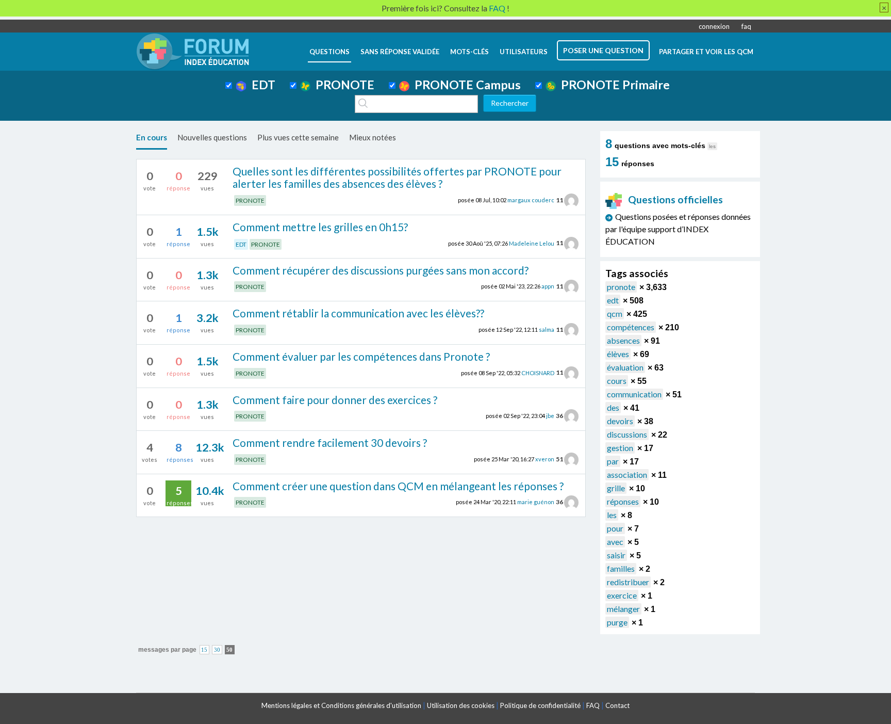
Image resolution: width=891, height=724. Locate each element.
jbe (550, 415)
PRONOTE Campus (465, 84)
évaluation (625, 367)
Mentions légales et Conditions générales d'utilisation (341, 705)
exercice (622, 595)
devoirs (620, 421)
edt (613, 300)
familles (621, 568)
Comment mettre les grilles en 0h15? (320, 226)
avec (615, 541)
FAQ (593, 705)
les (612, 515)
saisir (616, 555)
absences (623, 340)
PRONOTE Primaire (613, 84)
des (613, 407)
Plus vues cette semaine (298, 137)
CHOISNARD (537, 372)
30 (217, 650)
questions (329, 51)
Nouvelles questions (212, 137)
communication (634, 394)
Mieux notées (372, 137)
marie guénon (535, 501)
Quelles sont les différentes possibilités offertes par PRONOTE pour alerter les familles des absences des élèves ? (397, 177)
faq (746, 26)
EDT (260, 84)
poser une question (603, 50)
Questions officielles (675, 199)
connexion (714, 26)
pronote (621, 287)
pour (615, 528)
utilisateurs (524, 51)
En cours (151, 137)
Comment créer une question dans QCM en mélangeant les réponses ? (398, 485)
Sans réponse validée (399, 51)
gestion (620, 448)
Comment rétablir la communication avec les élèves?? (358, 313)
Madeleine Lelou (531, 242)
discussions (627, 434)
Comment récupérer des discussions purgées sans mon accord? (381, 270)
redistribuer (628, 582)
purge (617, 622)
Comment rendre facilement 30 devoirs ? (330, 442)
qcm (614, 313)
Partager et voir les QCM (706, 51)
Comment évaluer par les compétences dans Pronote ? (361, 356)
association (627, 474)
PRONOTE (342, 84)
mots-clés (469, 51)
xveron (544, 459)
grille (616, 488)
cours (616, 380)
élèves (618, 354)
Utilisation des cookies (460, 705)
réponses (623, 501)
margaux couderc (530, 200)
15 (204, 650)
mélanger (623, 609)
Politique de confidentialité (540, 705)
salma (546, 329)
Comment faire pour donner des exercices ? (335, 399)
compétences (630, 327)
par (613, 461)
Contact (617, 705)
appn (547, 286)
